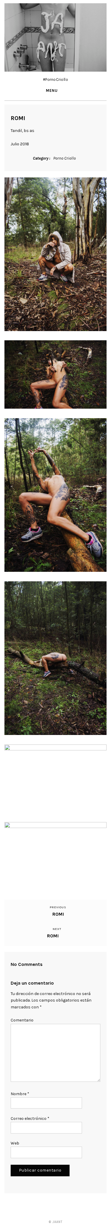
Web (15, 1143)
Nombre (20, 1093)
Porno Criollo (64, 158)
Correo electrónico (30, 1118)
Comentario (22, 1020)
